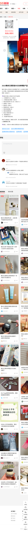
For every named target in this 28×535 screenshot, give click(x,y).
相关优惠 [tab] (10, 191)
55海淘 (4, 4)
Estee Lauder (6, 128)
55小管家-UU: (12, 172)
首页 (1, 16)
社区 (1, 12)
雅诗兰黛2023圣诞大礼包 (9, 131)
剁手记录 (21, 12)
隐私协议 (13, 516)
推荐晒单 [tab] (2, 191)
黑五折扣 (20, 131)
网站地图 (13, 520)
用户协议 (13, 518)
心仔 (7, 168)
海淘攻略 (13, 12)
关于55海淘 (14, 513)
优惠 (6, 8)
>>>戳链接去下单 (6, 121)
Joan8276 (8, 159)
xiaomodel (8, 181)
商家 (12, 8)
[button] (13, 4)
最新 (7, 12)
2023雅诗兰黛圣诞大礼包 (18, 128)
